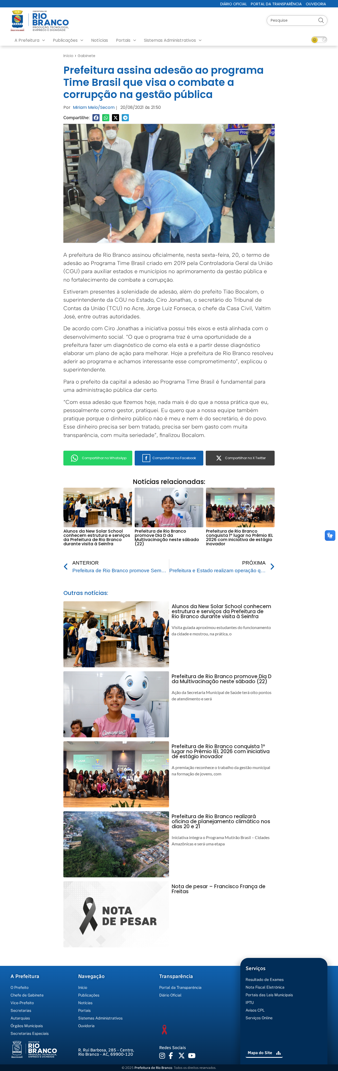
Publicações (65, 40)
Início (68, 55)
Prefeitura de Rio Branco (153, 1068)
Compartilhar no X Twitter (245, 458)
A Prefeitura (27, 40)
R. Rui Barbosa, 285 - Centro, (106, 1052)
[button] (96, 117)
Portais (123, 40)
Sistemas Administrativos (170, 40)
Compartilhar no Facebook (174, 458)
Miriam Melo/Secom (94, 107)
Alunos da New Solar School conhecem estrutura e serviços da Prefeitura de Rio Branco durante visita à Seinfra (96, 537)
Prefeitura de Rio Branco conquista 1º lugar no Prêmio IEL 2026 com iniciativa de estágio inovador (239, 537)
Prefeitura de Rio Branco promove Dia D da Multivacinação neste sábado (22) (167, 537)
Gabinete (86, 55)
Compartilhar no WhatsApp (104, 458)
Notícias (99, 40)
